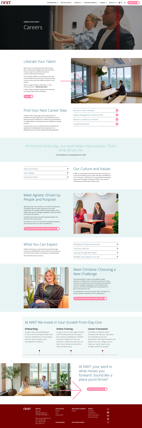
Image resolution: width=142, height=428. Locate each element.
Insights (77, 2)
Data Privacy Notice (93, 415)
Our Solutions (65, 2)
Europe (58, 411)
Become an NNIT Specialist (83, 110)
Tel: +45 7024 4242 (41, 420)
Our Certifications (78, 422)
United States (59, 415)
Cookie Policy (91, 413)
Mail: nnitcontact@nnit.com (43, 418)
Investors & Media (90, 2)
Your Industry (51, 2)
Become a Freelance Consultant (85, 119)
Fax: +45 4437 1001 (41, 422)
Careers (102, 2)
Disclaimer (91, 411)
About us (112, 2)
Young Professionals (81, 124)
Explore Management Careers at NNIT (88, 115)
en (121, 2)
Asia (57, 413)
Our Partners (60, 422)
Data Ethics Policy (93, 417)
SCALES (74, 411)
